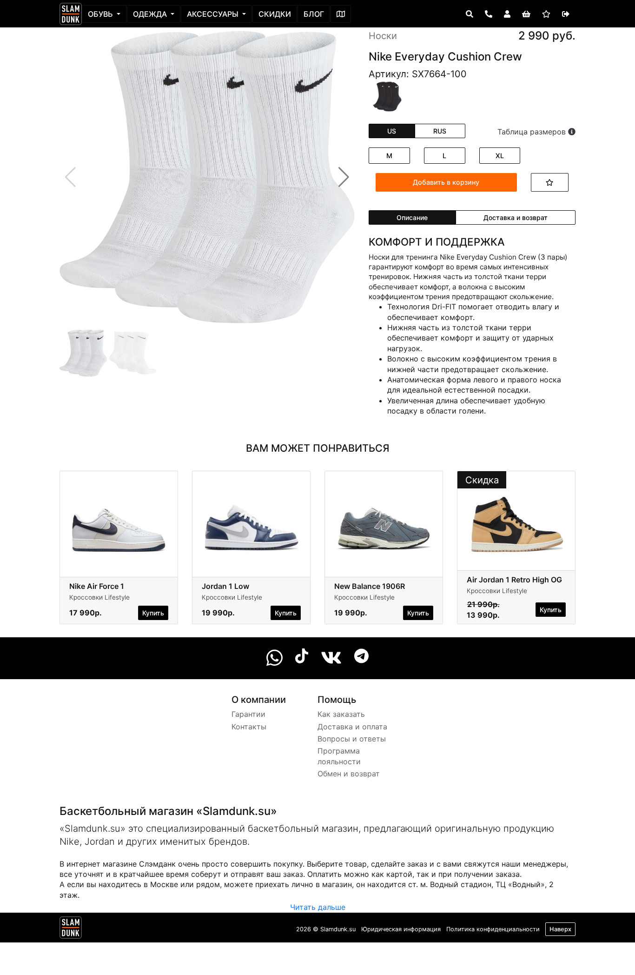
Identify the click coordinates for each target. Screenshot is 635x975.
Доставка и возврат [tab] (515, 217)
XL (500, 156)
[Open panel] (469, 14)
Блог (314, 14)
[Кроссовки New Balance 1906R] (384, 520)
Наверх (560, 929)
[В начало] (71, 929)
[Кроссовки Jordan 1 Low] (251, 520)
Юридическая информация (401, 929)
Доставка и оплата (352, 726)
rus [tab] (439, 131)
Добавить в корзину (446, 182)
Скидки (274, 14)
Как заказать (341, 714)
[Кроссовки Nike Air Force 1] (119, 520)
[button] (343, 177)
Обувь (101, 14)
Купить (153, 613)
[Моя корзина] (526, 14)
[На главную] (71, 14)
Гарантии (248, 714)
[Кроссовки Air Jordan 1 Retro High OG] (516, 520)
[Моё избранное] (546, 14)
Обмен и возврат (349, 773)
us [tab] (391, 131)
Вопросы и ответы (352, 738)
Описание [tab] (412, 217)
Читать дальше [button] (317, 907)
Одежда (151, 14)
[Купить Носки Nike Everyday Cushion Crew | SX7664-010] (386, 95)
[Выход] (565, 14)
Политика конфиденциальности (493, 929)
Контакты (249, 726)
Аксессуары (213, 14)
